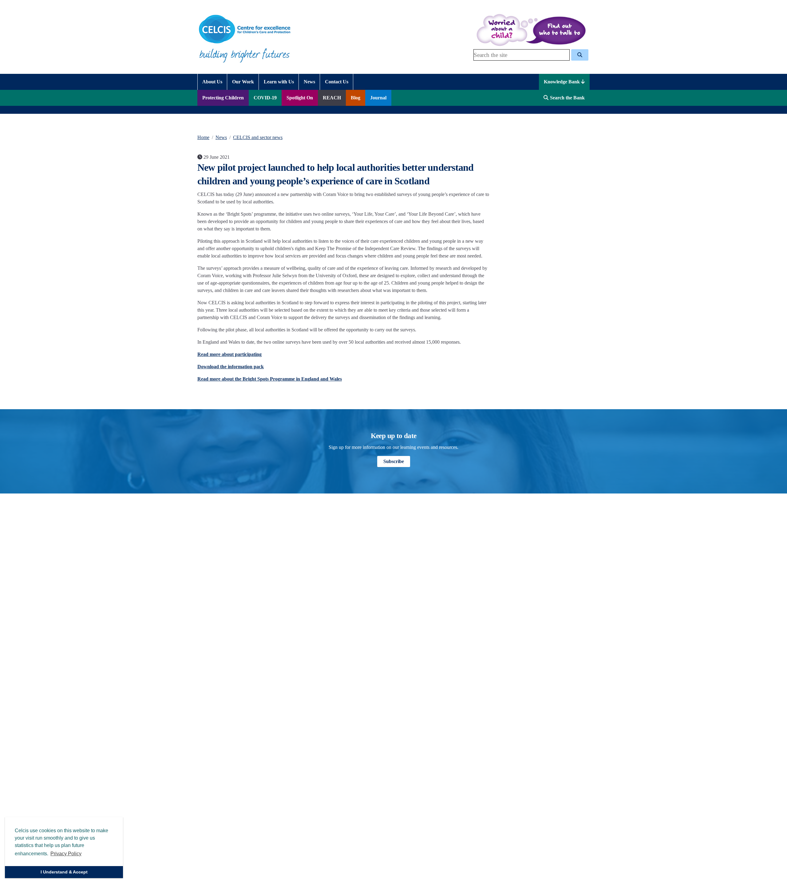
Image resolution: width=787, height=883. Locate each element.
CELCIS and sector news (258, 137)
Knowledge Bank (562, 81)
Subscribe (393, 461)
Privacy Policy (65, 853)
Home (203, 137)
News (221, 137)
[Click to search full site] (579, 55)
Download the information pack (230, 366)
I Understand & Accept (64, 871)
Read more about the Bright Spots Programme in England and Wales (269, 379)
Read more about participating (229, 354)
